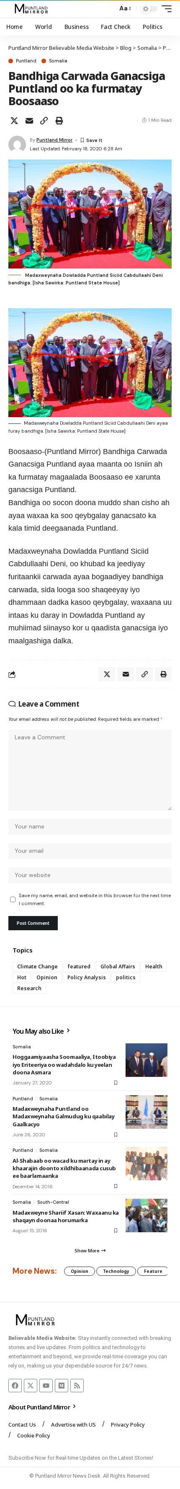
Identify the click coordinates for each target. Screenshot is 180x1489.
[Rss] (77, 1385)
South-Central (53, 1202)
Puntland (26, 61)
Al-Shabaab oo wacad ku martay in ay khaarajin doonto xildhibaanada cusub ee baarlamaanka (64, 1168)
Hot (21, 977)
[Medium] (61, 1385)
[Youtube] (46, 1385)
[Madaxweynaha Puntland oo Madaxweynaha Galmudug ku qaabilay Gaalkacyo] (146, 1112)
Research (29, 988)
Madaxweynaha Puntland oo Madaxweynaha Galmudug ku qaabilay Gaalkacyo (63, 1116)
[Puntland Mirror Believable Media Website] (32, 9)
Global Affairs (117, 966)
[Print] (59, 120)
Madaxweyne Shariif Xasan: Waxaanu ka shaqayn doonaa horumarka (66, 1216)
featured (79, 966)
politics (126, 977)
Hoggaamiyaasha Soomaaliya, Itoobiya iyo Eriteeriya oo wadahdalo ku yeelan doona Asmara (64, 1064)
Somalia (58, 61)
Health (153, 966)
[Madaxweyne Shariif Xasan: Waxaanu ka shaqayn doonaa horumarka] (146, 1215)
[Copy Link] (44, 120)
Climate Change (37, 966)
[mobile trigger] (164, 8)
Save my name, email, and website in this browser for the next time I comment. (95, 899)
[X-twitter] (30, 1385)
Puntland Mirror (54, 140)
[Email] (29, 120)
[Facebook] (15, 1385)
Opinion (46, 977)
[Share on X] (14, 120)
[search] (109, 9)
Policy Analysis (86, 977)
